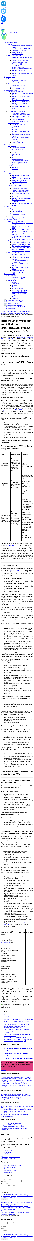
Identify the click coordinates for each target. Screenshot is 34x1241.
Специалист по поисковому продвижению (20, 132)
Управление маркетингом (20, 62)
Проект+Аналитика (18, 67)
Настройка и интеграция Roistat (17, 1113)
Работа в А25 (12, 165)
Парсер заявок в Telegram (15, 1099)
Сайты (10, 44)
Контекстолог (17, 1123)
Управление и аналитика (15, 91)
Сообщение (4, 1192)
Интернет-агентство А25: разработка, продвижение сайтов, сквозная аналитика (17, 1203)
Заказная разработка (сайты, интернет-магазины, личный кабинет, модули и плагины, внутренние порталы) (16, 1078)
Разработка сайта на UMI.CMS (21, 49)
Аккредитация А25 (17, 149)
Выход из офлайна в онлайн (20, 60)
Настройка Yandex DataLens (20, 100)
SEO (9, 78)
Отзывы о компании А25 (12, 1169)
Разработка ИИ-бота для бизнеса (14, 1109)
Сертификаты (16, 154)
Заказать (3, 1070)
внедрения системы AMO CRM (11, 410)
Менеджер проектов (18, 141)
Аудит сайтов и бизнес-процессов (22, 118)
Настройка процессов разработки (22, 68)
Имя (2, 1181)
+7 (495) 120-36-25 (6, 1152)
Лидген (10, 87)
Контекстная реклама (18, 85)
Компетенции (12, 151)
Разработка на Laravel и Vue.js (21, 50)
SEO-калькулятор (17, 82)
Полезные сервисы (17, 159)
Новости (14, 157)
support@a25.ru (10, 308)
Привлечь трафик (9, 77)
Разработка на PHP (17, 54)
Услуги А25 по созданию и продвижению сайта (15, 311)
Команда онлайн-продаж (19, 59)
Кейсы (14, 152)
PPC (9, 83)
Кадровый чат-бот (17, 142)
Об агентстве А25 (9, 144)
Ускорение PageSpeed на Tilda (21, 116)
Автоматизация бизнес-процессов (22, 110)
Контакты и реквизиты (19, 147)
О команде (15, 167)
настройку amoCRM (16, 570)
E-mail (3, 1183)
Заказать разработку (10, 42)
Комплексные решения (15, 55)
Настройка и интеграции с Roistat (22, 101)
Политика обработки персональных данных (14, 1206)
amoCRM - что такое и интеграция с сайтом (14, 313)
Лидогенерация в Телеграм (20, 88)
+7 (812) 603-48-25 (10, 306)
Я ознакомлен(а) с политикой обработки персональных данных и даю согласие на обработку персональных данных (17, 1195)
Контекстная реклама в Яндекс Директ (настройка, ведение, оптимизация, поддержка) (16, 1097)
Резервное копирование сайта (21, 114)
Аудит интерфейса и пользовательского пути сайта (21, 120)
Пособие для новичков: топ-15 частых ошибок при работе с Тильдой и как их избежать (18, 1020)
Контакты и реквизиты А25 (12, 1165)
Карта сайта (8, 1172)
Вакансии (15, 169)
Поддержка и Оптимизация (16, 111)
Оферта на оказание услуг (9, 1207)
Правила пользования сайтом (10, 1211)
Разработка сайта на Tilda (19, 52)
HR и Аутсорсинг (13, 123)
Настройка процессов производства (18, 71)
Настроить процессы (10, 90)
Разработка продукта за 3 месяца (22, 57)
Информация (12, 146)
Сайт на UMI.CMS (15, 1083)
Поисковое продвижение (19, 80)
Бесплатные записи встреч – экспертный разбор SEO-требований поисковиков (20, 162)
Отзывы (14, 156)
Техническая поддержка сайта (21, 113)
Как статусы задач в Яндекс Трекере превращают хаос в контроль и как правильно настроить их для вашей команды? (18, 1039)
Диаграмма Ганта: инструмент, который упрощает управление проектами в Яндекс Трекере (17, 1031)
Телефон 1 (4, 1179)
